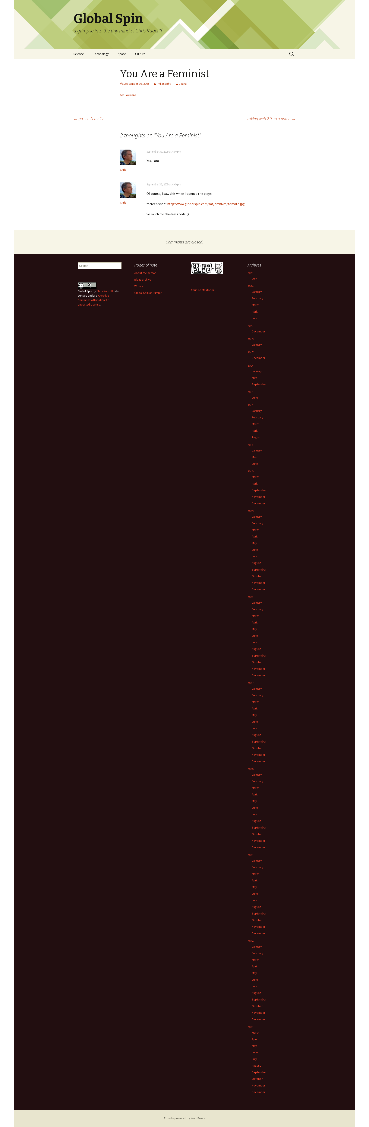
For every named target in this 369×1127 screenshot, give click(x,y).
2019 (250, 339)
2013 (250, 392)
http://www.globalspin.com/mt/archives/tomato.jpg (206, 204)
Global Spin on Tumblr (148, 293)
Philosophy (164, 84)
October (257, 576)
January (257, 292)
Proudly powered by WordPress (184, 1118)
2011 (250, 445)
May (254, 378)
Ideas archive (142, 279)
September (259, 384)
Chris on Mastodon (203, 290)
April (255, 311)
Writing (138, 286)
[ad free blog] (207, 268)
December (258, 331)
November (258, 497)
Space (122, 54)
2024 (250, 286)
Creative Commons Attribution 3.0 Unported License (93, 300)
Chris (123, 170)
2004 (250, 941)
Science (78, 54)
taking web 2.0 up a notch (271, 118)
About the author (145, 273)
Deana (183, 84)
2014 (250, 365)
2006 (250, 769)
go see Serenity (88, 118)
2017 (250, 352)
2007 (250, 683)
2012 (250, 405)
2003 (250, 1027)
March (255, 305)
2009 (250, 511)
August (256, 437)
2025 (250, 273)
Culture (140, 54)
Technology (101, 54)
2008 (250, 597)
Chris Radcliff (105, 291)
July (254, 278)
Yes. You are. (128, 95)
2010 (250, 471)
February (257, 298)
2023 (250, 326)
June (255, 397)
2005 (250, 855)
